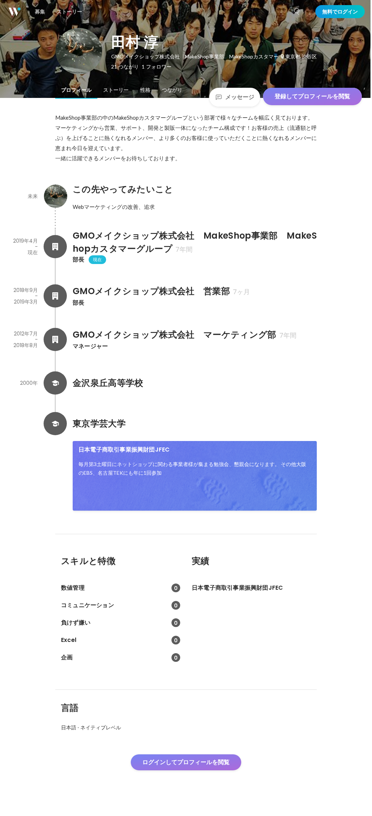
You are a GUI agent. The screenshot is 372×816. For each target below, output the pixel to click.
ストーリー (116, 90)
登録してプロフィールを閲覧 (312, 96)
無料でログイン (340, 11)
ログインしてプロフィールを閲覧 (186, 762)
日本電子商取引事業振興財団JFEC (124, 449)
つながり (172, 90)
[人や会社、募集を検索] (297, 11)
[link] (195, 476)
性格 (145, 90)
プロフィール (76, 90)
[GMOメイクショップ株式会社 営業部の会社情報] (55, 296)
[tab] (76, 90)
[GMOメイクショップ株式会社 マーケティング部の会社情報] (55, 339)
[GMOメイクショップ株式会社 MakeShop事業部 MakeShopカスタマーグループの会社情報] (55, 246)
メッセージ (239, 97)
